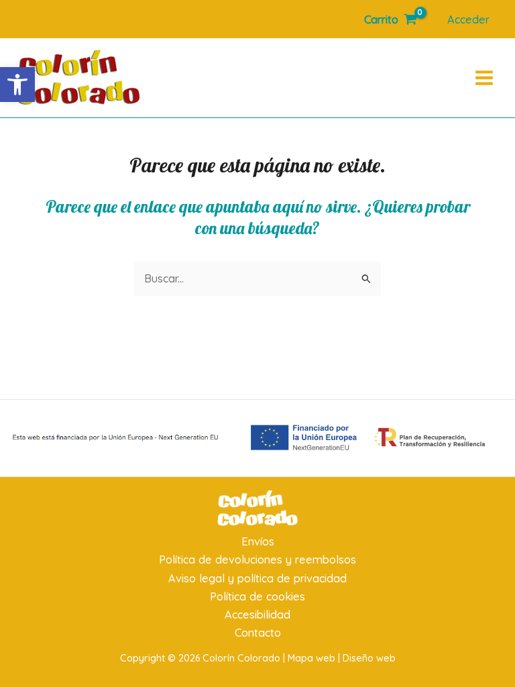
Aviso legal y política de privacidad (257, 578)
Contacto (258, 632)
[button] (17, 84)
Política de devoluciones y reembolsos (257, 559)
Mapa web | (315, 657)
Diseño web (369, 657)
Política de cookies (257, 596)
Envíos (257, 541)
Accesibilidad (257, 614)
